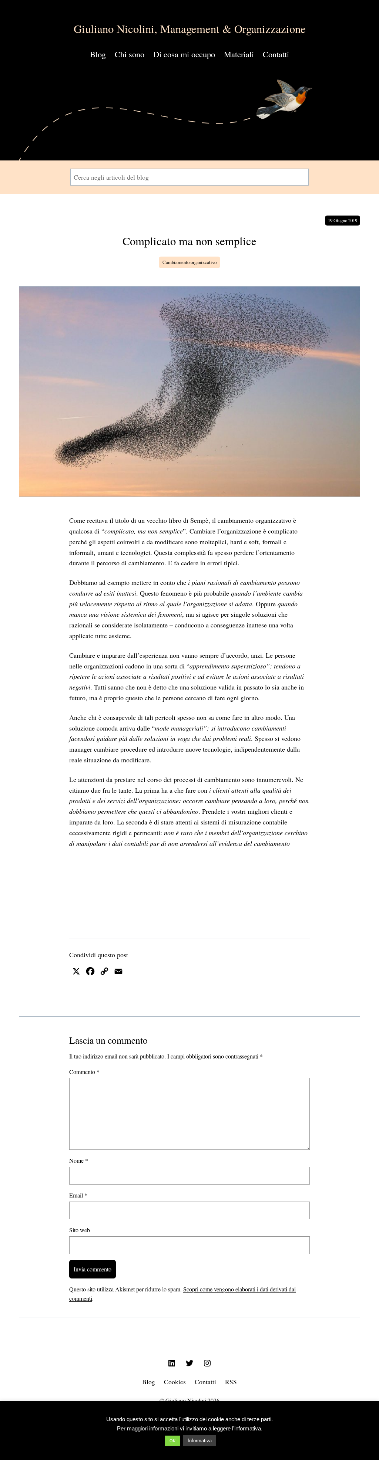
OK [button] (172, 1441)
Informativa (200, 1440)
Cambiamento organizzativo (189, 262)
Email (78, 1195)
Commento (84, 1071)
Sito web (79, 1230)
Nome (78, 1160)
